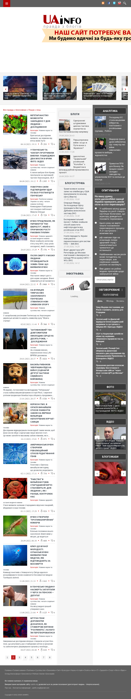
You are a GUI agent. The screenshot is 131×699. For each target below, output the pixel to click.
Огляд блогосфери (12, 674)
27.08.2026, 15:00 (71, 199)
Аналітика (110, 111)
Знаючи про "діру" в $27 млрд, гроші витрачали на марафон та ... (98, 95)
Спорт (111, 670)
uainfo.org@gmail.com (40, 688)
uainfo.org (34, 684)
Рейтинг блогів (38, 674)
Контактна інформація (22, 688)
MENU (6, 3)
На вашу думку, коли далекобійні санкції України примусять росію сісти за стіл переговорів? (110, 200)
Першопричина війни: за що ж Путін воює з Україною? (80, 144)
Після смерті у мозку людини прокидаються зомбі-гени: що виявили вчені (42, 261)
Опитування (110, 190)
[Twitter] (113, 3)
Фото (110, 387)
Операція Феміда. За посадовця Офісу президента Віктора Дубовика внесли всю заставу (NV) (74, 208)
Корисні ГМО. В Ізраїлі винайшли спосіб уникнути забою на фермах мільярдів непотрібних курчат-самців (42, 413)
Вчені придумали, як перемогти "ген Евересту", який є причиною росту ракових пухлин (42, 227)
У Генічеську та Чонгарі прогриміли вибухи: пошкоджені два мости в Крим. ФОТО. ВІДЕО (42, 156)
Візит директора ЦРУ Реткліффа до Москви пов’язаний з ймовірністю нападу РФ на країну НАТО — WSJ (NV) (77, 255)
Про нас (8, 688)
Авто (93, 670)
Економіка (51, 670)
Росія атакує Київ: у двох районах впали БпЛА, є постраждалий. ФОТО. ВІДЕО (109, 408)
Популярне (110, 294)
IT (97, 670)
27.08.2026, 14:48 (71, 216)
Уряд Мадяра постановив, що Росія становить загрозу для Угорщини (110, 310)
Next (126, 89)
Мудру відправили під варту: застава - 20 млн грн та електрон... (58, 95)
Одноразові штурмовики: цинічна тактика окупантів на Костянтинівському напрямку (74, 126)
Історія (80, 670)
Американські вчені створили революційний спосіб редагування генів (42, 450)
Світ (58, 670)
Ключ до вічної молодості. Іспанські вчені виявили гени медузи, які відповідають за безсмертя (40, 555)
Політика (30, 670)
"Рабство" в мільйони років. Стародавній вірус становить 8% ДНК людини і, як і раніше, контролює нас (41, 488)
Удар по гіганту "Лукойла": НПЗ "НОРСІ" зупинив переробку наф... (19, 95)
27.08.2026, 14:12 (71, 263)
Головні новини (19, 670)
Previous (5, 89)
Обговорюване (109, 289)
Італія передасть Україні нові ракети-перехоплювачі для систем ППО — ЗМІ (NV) (77, 240)
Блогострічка (75, 183)
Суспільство (40, 670)
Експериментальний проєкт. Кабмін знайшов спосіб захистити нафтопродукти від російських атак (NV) (76, 224)
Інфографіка (75, 273)
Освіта (87, 670)
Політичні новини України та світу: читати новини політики (41, 201)
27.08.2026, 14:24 (71, 247)
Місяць (110, 301)
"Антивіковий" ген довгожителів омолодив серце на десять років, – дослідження (42, 336)
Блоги (75, 114)
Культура (65, 670)
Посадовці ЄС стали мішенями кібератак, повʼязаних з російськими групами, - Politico (110, 124)
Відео (110, 421)
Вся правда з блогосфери (14, 110)
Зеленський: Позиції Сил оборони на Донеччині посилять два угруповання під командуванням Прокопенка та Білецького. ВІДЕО (110, 353)
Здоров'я (103, 670)
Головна (8, 670)
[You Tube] (119, 3)
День (100, 301)
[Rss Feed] (102, 3)
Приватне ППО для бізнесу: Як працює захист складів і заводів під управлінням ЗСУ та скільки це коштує (110, 171)
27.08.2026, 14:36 (71, 232)
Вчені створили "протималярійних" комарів (42, 520)
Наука (73, 670)
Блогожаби (110, 456)
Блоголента (26, 674)
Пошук (31, 110)
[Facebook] (108, 3)
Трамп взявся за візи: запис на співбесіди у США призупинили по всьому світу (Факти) (76, 193)
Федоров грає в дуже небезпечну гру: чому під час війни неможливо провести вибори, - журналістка (110, 147)
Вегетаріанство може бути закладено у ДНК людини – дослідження (40, 121)
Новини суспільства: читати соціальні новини (42, 167)
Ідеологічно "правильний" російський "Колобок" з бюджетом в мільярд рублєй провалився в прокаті (74, 164)
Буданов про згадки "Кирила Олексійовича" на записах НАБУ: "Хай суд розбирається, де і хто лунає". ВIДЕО (110, 444)
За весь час (120, 301)
